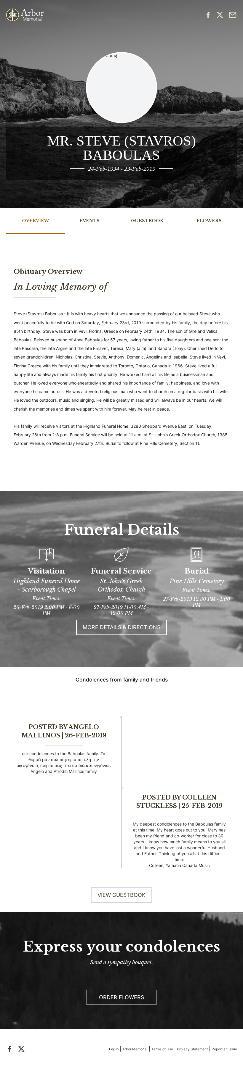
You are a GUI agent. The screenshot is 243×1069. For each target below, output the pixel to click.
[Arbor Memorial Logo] (25, 15)
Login (114, 1049)
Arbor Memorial (135, 1049)
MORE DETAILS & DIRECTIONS (121, 627)
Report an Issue (224, 1049)
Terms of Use (162, 1049)
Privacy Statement (192, 1049)
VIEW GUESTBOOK (121, 895)
